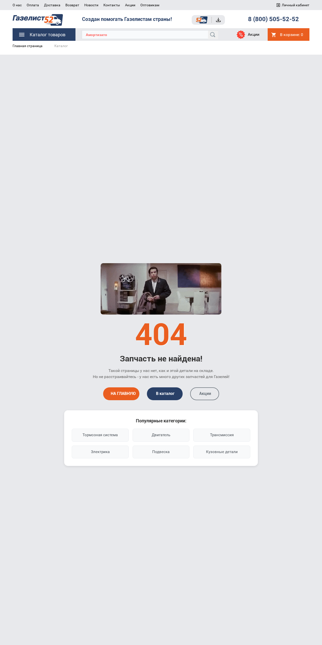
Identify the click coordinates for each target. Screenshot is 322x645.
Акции (130, 5)
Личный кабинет (295, 5)
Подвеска (161, 452)
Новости (91, 5)
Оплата (33, 5)
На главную (123, 393)
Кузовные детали (222, 452)
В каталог (165, 393)
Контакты (111, 5)
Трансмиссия (222, 435)
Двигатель (161, 435)
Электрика (100, 452)
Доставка (52, 5)
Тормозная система (100, 435)
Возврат (72, 5)
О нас (17, 5)
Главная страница (28, 46)
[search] (213, 34)
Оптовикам (149, 5)
